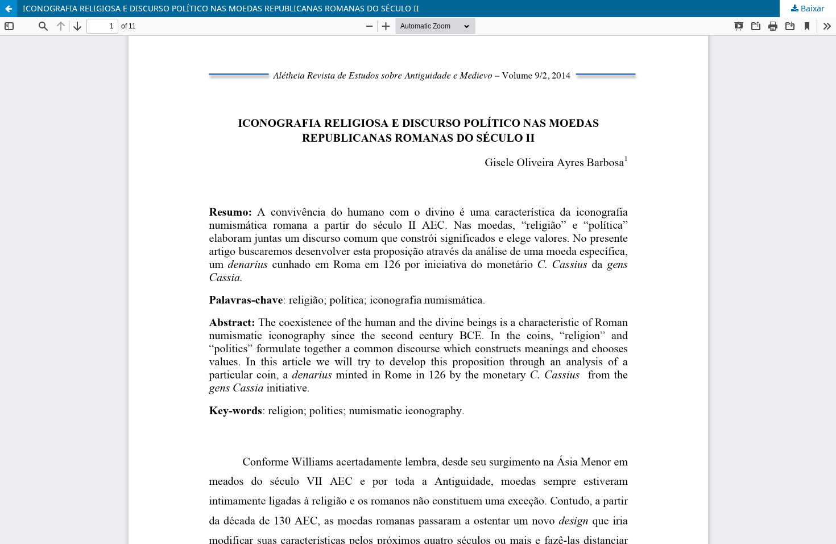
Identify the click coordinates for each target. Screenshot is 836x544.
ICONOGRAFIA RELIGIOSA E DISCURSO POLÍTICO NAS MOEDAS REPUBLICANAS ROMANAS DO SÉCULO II (221, 8)
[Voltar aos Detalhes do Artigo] (8, 8)
